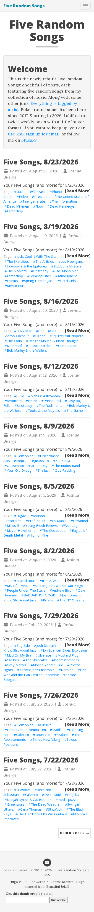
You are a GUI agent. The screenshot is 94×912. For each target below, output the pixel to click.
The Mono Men (66, 271)
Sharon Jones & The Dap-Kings (59, 585)
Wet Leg (71, 525)
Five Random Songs (24, 5)
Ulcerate (44, 655)
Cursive (46, 725)
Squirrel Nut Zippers (67, 335)
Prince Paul (52, 400)
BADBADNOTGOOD (39, 595)
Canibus (13, 660)
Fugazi (21, 515)
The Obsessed (53, 530)
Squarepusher (40, 276)
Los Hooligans (71, 261)
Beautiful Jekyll (57, 887)
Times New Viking (46, 739)
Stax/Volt (55, 809)
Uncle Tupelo (68, 345)
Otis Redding (65, 470)
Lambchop (15, 211)
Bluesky (29, 140)
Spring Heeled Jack (38, 280)
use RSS (16, 134)
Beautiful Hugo (73, 882)
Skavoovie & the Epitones (27, 266)
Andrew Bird (61, 590)
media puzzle (68, 799)
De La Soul (52, 794)
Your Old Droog (19, 470)
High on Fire (38, 535)
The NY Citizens (71, 600)
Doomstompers (66, 660)
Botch (32, 400)
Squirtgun (42, 734)
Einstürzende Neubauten (26, 729)
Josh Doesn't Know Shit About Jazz (29, 647)
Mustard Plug (67, 655)
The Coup (14, 340)
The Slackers (17, 271)
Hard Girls (68, 280)
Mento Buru (16, 285)
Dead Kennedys (62, 206)
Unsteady (40, 271)
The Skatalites (18, 261)
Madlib (57, 729)
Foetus (12, 280)
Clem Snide (25, 456)
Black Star (24, 331)
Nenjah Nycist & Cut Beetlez (29, 799)
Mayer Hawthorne (21, 530)
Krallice (62, 734)
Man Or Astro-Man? (46, 396)
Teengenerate (33, 201)
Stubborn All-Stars (67, 266)
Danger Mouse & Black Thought (53, 340)
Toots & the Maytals (44, 410)
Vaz (26, 585)
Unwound (80, 520)
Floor (39, 206)
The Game (74, 410)
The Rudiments (51, 405)
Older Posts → (74, 833)
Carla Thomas (31, 809)
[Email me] (47, 862)
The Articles (44, 261)
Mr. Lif (11, 585)
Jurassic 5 (41, 460)
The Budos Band (67, 465)
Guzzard (38, 191)
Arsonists (14, 400)
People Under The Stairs (26, 590)
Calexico (22, 734)
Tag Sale (23, 645)
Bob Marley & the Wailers (27, 350)
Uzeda (40, 335)
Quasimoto (15, 465)
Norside (67, 669)
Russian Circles (40, 345)
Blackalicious (26, 580)
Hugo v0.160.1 (20, 882)
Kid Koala (62, 460)
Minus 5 (13, 525)
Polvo (23, 196)
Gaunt (21, 191)
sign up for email (43, 134)
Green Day (39, 465)
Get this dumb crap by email (29, 894)
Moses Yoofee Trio (48, 665)
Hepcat (22, 460)
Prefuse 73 (36, 520)
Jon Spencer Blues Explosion (65, 650)
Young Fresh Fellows (41, 525)
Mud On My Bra (19, 655)
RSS (47, 875)
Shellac (43, 470)
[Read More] (78, 191)
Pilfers (48, 600)
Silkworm (23, 789)
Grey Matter (16, 665)
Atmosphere (67, 276)
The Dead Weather (46, 804)
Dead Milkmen (18, 206)
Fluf (41, 331)
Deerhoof (14, 345)
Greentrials (15, 804)
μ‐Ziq (20, 396)
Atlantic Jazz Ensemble (37, 669)
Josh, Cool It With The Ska (36, 256)
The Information (64, 201)
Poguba (73, 794)
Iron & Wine (51, 580)
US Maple (59, 520)
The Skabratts (36, 660)
